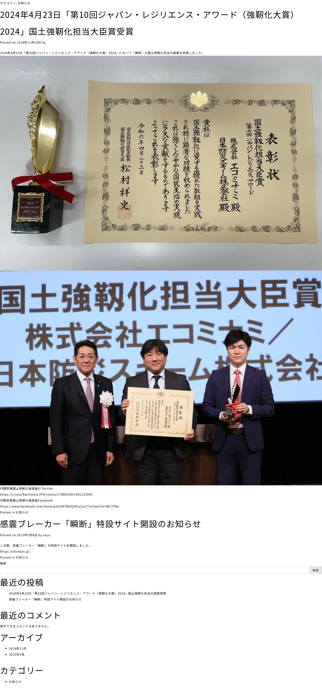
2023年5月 (17, 654)
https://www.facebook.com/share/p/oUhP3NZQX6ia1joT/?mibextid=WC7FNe (59, 506)
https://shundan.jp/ (15, 551)
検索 (3, 563)
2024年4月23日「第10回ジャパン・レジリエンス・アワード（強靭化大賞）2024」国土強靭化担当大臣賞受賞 (87, 593)
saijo (46, 535)
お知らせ (22, 512)
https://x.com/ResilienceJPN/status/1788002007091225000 (46, 494)
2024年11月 (17, 648)
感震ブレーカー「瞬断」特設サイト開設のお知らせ (100, 523)
